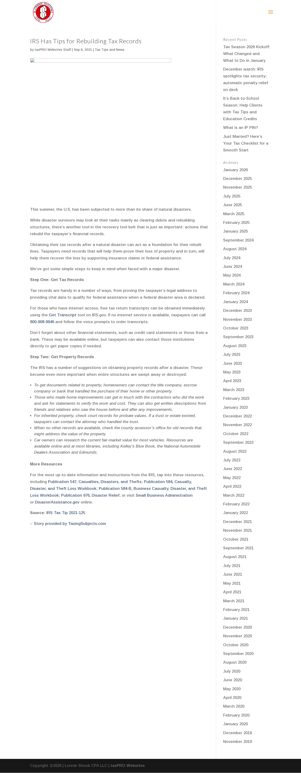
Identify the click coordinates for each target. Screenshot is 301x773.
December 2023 (237, 310)
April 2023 (232, 381)
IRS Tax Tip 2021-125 (65, 513)
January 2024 (235, 302)
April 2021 (232, 592)
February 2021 (236, 609)
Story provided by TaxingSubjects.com (70, 523)
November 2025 (237, 187)
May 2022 (232, 478)
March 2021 (233, 601)
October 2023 (235, 328)
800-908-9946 (42, 322)
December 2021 (237, 521)
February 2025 (236, 222)
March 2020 (233, 706)
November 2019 (237, 741)
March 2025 (233, 214)
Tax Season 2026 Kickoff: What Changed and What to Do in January (246, 54)
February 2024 (236, 293)
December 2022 (237, 416)
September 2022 (238, 442)
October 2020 (235, 645)
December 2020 (237, 627)
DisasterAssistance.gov (57, 502)
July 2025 (231, 196)
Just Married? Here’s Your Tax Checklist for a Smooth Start (245, 143)
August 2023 (234, 346)
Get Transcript (62, 315)
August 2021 (234, 557)
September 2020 (238, 653)
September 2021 (238, 548)
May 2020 (232, 689)
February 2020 (236, 715)
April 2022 (232, 486)
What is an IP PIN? (240, 127)
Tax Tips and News (109, 50)
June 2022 (232, 469)
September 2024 (238, 240)
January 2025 (235, 231)
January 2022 (235, 513)
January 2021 (235, 618)
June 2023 (232, 363)
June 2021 (232, 574)
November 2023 (237, 319)
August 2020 (234, 662)
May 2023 (232, 372)
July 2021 (231, 565)
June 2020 (232, 680)
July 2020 (231, 671)
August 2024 (234, 249)
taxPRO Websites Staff (53, 50)
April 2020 (232, 697)
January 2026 (235, 170)
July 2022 (231, 460)
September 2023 (238, 337)
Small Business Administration (164, 495)
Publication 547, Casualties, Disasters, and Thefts (95, 482)
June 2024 (232, 266)
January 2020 (235, 724)
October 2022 (235, 434)
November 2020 (237, 636)
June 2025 (232, 205)
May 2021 (232, 583)
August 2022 (234, 451)
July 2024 (231, 258)
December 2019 (237, 733)
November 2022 (237, 425)
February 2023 (236, 398)
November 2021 (237, 530)
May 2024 (232, 275)
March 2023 (233, 390)
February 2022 (236, 504)
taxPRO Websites (128, 765)
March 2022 (233, 495)
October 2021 (235, 539)
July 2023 (231, 354)
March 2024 (233, 284)
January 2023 (235, 407)
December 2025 (237, 178)
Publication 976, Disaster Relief (90, 495)
